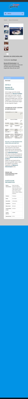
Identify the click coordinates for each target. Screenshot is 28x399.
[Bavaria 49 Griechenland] (6, 26)
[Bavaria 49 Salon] (6, 48)
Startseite (5, 20)
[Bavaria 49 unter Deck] (6, 43)
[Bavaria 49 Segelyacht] (6, 32)
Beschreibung (8, 78)
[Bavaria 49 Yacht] (6, 37)
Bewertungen (7, 80)
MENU (9, 13)
